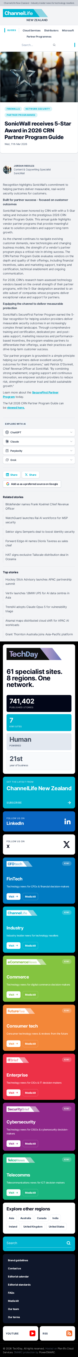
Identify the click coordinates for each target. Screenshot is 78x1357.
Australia (25, 1218)
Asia (11, 1218)
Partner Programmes (39, 36)
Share (13, 474)
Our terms (14, 1317)
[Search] (54, 45)
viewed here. (16, 407)
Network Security (38, 108)
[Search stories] (68, 1243)
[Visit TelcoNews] (26, 1160)
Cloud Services (31, 30)
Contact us (14, 1268)
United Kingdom (33, 1226)
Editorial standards (19, 1284)
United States (56, 1226)
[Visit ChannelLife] (26, 913)
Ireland (13, 1226)
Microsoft (68, 30)
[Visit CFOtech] (26, 864)
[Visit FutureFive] (26, 1011)
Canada (41, 1218)
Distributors (51, 30)
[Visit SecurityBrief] (26, 1109)
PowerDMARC (47, 1352)
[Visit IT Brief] (26, 1060)
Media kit (30, 896)
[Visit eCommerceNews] (26, 962)
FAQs (11, 1292)
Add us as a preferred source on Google (34, 483)
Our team (13, 1308)
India (55, 1218)
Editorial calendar (18, 1276)
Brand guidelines (18, 1260)
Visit (11, 896)
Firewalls (13, 108)
